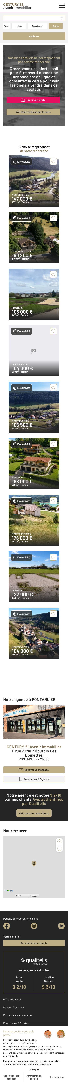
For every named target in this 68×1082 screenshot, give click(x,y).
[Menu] (62, 5)
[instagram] (34, 926)
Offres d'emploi (12, 999)
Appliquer (34, 36)
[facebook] (6, 926)
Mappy (34, 896)
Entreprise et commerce (17, 1015)
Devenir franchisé (13, 1007)
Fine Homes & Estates (16, 1023)
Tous (6, 26)
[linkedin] (61, 926)
